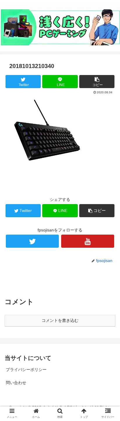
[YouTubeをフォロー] (87, 241)
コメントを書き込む (60, 320)
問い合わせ (16, 382)
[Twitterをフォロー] (32, 241)
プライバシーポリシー (26, 369)
